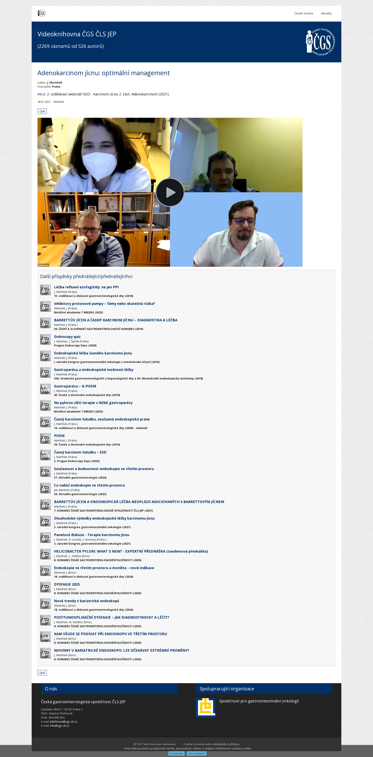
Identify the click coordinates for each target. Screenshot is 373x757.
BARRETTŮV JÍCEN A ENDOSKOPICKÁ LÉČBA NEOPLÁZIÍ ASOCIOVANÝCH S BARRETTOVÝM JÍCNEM (139, 501)
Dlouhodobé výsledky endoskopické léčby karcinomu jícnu (104, 518)
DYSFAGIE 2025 (67, 584)
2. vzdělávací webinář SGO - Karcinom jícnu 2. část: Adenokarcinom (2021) (108, 94)
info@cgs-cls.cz (59, 725)
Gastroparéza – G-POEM (75, 386)
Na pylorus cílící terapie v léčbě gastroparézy (93, 402)
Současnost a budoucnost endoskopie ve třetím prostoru (104, 468)
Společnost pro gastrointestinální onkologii (259, 701)
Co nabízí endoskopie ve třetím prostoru (89, 485)
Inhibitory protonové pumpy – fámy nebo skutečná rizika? (104, 303)
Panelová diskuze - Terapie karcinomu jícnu (91, 534)
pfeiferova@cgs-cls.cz (63, 721)
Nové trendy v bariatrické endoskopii (86, 600)
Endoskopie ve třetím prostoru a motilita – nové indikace (104, 567)
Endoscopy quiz (67, 336)
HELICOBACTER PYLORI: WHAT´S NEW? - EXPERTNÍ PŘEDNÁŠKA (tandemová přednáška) (131, 551)
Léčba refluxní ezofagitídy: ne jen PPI (86, 287)
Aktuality (326, 13)
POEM (59, 435)
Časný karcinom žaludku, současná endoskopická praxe (102, 419)
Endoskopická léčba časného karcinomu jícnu (93, 353)
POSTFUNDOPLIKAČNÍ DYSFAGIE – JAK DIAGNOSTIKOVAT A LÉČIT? (111, 617)
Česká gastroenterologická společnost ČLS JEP (83, 701)
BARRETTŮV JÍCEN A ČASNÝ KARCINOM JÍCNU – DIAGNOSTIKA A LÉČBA (115, 320)
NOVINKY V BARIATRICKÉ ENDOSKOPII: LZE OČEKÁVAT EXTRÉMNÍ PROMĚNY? (121, 650)
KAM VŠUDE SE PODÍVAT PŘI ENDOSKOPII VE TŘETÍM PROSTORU (110, 633)
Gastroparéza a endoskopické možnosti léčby (93, 369)
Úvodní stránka (303, 13)
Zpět (42, 111)
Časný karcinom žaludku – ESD (80, 452)
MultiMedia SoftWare (226, 744)
